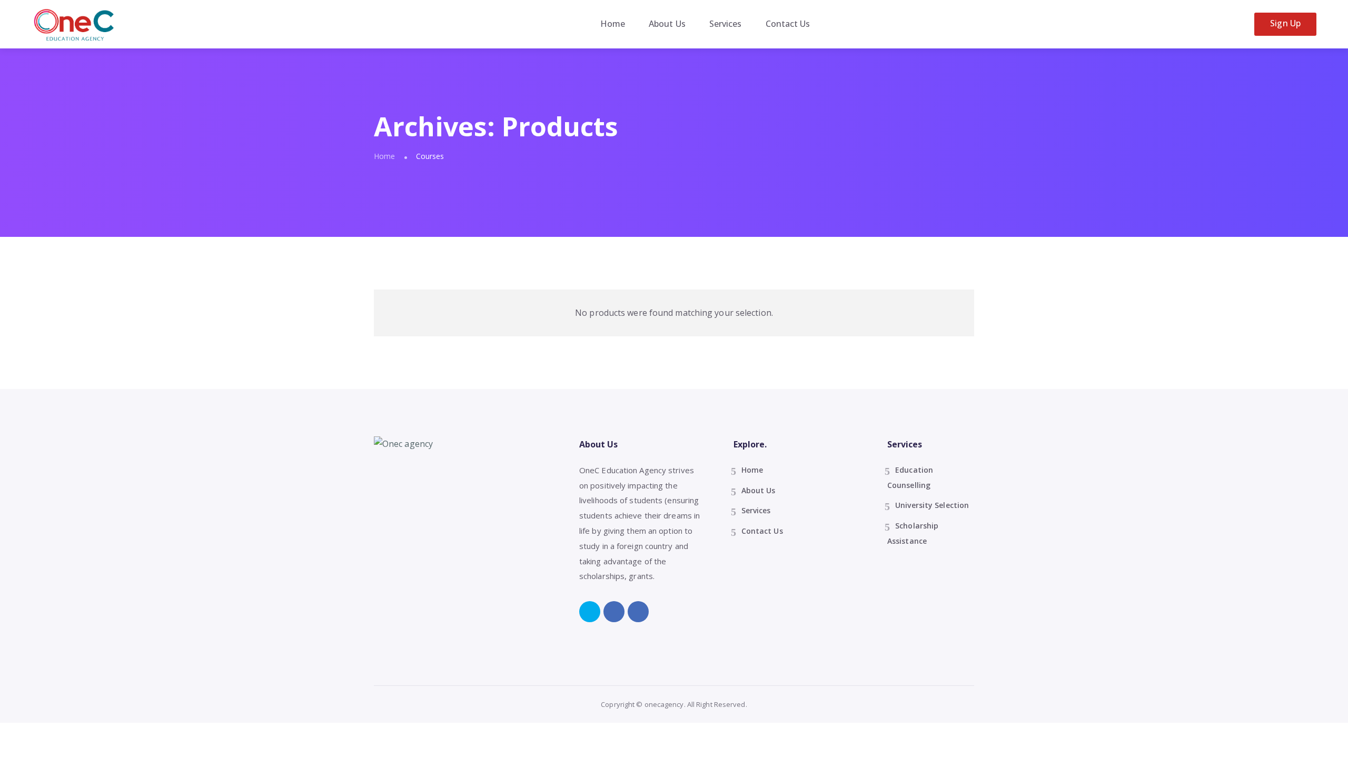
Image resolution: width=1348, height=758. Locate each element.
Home (612, 23)
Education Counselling (910, 477)
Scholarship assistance (912, 533)
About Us (667, 23)
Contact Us (788, 23)
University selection (932, 505)
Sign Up (1285, 23)
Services (725, 23)
